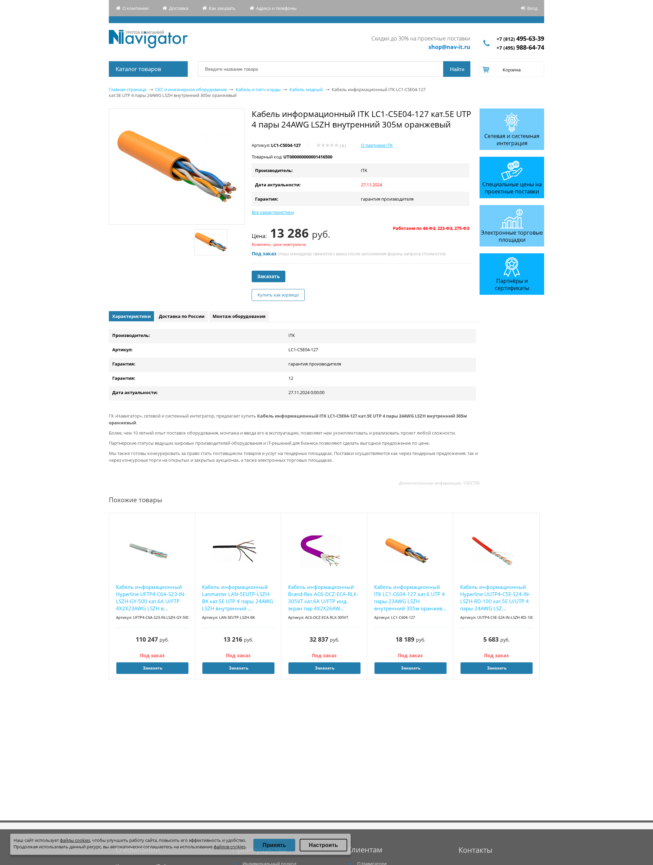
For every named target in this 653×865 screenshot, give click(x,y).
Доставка (178, 8)
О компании (135, 8)
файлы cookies (75, 840)
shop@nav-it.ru (449, 47)
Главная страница (127, 89)
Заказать (268, 276)
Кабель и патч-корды (258, 89)
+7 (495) (520, 48)
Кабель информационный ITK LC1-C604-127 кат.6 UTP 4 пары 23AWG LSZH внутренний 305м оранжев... (410, 597)
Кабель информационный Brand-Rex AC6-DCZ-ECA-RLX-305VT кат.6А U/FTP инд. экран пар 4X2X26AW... (323, 597)
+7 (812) (520, 39)
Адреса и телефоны (276, 8)
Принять (274, 845)
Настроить (323, 845)
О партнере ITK (377, 145)
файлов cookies (230, 847)
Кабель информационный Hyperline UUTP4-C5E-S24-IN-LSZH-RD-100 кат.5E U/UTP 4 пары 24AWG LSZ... (495, 597)
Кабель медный (306, 89)
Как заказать (222, 8)
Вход (532, 8)
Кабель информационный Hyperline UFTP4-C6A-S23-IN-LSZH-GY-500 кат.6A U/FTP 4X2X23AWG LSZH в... (151, 597)
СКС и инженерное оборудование (191, 89)
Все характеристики (273, 212)
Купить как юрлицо (278, 295)
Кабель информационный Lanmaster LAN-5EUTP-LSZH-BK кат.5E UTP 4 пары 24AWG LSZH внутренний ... (237, 597)
